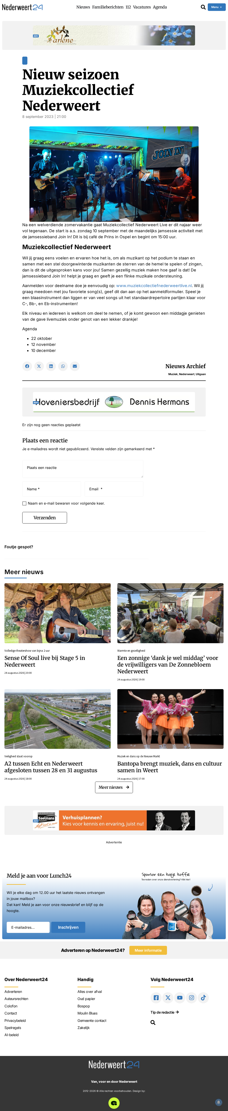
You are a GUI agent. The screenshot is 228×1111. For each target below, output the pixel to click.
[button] (27, 366)
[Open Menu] (221, 7)
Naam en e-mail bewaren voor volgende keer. (66, 503)
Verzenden (45, 517)
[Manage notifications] (218, 1102)
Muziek (173, 374)
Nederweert (186, 374)
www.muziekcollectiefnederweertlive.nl (154, 285)
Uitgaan (201, 374)
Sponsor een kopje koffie (166, 874)
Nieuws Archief (185, 366)
